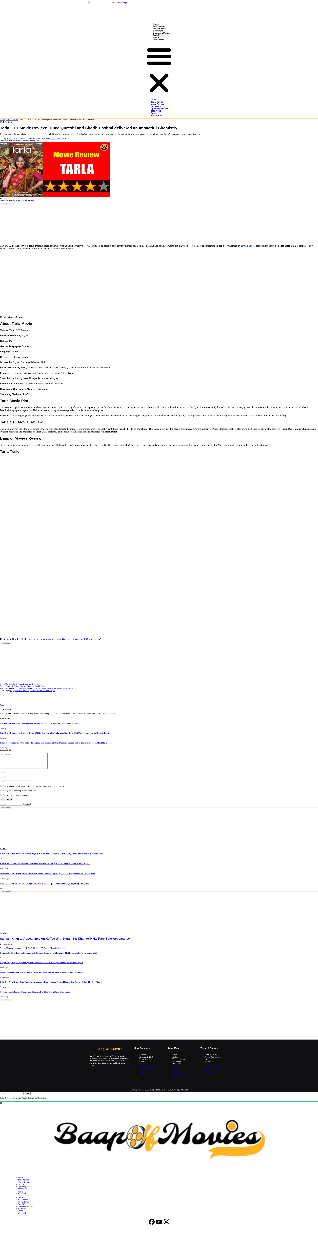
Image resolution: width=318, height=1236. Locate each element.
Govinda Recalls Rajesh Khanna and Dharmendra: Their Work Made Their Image (35, 992)
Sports (156, 37)
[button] (159, 70)
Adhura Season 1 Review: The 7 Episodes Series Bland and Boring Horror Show (45, 688)
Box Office (158, 31)
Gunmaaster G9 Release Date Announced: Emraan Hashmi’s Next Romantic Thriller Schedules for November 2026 (48, 953)
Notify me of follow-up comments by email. (20, 791)
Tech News (158, 35)
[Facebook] (152, 1222)
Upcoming (176, 1061)
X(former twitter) (146, 1057)
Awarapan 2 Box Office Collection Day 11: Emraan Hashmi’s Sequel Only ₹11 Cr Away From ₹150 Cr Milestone (47, 874)
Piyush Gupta (248, 245)
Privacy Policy (211, 1055)
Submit (27, 1093)
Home (156, 24)
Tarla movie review (31, 684)
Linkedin (142, 1061)
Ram (9, 138)
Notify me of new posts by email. (16, 795)
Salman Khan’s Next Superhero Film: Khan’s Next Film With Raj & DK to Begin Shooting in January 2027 (45, 864)
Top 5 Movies (159, 26)
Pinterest (142, 1059)
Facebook (143, 1055)
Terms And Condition (213, 1057)
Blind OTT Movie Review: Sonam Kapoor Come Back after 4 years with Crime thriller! (56, 639)
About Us (209, 1059)
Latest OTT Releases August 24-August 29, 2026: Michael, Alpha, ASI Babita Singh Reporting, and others (44, 883)
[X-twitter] (166, 1222)
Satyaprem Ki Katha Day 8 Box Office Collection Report (32, 691)
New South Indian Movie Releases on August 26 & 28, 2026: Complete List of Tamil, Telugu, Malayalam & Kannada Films (51, 854)
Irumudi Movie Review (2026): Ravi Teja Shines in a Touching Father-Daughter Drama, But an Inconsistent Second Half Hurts (53, 743)
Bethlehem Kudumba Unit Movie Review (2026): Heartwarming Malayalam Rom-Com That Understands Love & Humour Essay (54, 733)
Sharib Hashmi (18, 684)
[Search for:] (11, 804)
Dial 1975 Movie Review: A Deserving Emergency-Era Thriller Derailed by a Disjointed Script (39, 723)
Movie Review (159, 29)
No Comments (53, 138)
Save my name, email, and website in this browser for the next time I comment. (34, 786)
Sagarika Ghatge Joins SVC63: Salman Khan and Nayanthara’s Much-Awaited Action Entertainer (41, 972)
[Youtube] (159, 1222)
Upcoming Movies (161, 33)
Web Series (176, 1064)
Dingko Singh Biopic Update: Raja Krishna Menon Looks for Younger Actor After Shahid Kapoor (41, 963)
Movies (175, 1055)
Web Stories (158, 40)
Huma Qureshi (6, 684)
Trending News (178, 1059)
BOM (166, 1090)
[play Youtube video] (159, 546)
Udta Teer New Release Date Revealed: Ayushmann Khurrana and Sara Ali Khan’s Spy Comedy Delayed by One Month (51, 982)
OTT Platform (12, 120)
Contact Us (209, 1061)
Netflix (175, 1057)
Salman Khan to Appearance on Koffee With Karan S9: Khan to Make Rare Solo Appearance (65, 938)
